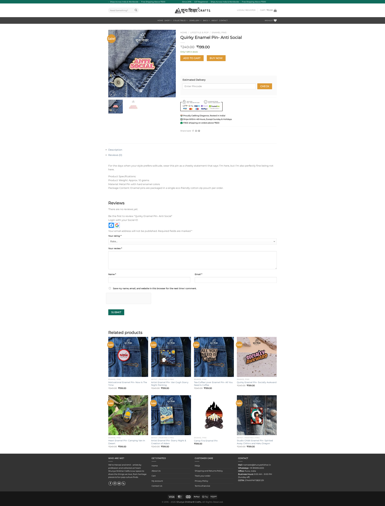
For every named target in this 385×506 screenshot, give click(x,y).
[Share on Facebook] (193, 131)
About (214, 20)
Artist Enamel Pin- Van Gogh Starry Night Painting (169, 384)
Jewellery (194, 20)
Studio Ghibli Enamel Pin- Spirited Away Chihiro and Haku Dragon (255, 442)
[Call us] (123, 483)
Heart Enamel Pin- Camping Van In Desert (126, 442)
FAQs (197, 466)
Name (112, 274)
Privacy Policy (201, 481)
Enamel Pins (219, 32)
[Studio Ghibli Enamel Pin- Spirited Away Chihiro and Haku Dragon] (257, 415)
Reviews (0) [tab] (115, 155)
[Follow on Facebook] (110, 483)
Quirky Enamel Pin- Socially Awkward (256, 382)
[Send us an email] (119, 483)
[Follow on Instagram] (115, 483)
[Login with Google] (117, 225)
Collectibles (179, 20)
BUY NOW (216, 58)
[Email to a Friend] (196, 131)
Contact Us (157, 486)
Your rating (114, 236)
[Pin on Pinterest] (199, 131)
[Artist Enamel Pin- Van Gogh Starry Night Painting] (171, 357)
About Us (156, 471)
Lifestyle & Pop (199, 32)
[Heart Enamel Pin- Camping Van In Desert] (128, 415)
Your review (115, 248)
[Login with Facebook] (111, 225)
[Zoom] (112, 94)
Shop (167, 20)
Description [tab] (115, 149)
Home (160, 20)
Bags (205, 20)
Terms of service (202, 486)
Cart (154, 476)
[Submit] (136, 10)
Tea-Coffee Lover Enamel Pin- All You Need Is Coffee (213, 384)
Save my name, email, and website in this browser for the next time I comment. (155, 288)
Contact (223, 20)
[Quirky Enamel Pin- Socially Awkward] (257, 357)
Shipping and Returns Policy (209, 471)
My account (157, 481)
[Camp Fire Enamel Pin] (214, 415)
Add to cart (192, 58)
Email (198, 274)
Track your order (202, 476)
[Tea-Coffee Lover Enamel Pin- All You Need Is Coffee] (214, 357)
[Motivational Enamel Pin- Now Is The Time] (128, 357)
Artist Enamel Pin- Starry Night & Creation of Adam (168, 442)
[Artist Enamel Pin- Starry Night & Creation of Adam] (171, 415)
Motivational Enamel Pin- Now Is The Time (127, 384)
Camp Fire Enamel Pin (206, 440)
